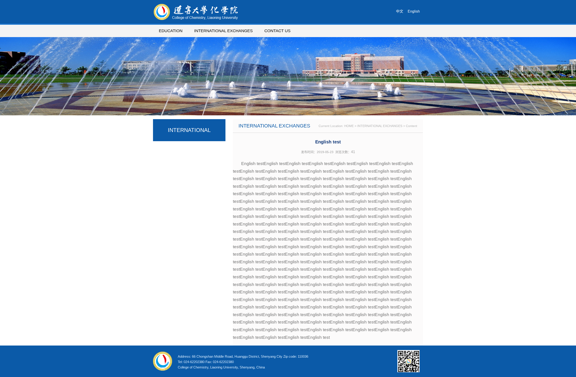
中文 (399, 11)
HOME (349, 126)
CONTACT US (277, 31)
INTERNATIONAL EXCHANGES (223, 31)
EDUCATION (170, 31)
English (414, 11)
